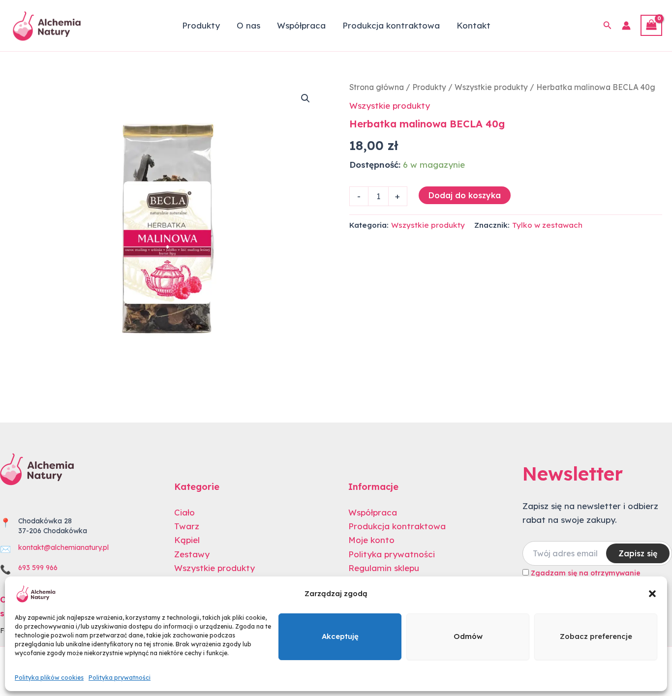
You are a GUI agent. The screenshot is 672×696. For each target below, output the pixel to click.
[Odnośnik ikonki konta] (626, 25)
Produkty (201, 25)
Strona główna (376, 87)
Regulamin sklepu (383, 568)
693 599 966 (38, 567)
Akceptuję (340, 636)
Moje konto (371, 540)
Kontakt (473, 25)
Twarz (186, 526)
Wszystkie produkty (491, 87)
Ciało (184, 512)
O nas (248, 25)
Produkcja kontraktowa (391, 25)
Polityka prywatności (120, 677)
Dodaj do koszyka (464, 195)
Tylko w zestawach (547, 225)
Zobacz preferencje (596, 636)
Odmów (468, 636)
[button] (652, 594)
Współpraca (301, 25)
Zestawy (192, 554)
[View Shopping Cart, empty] (651, 25)
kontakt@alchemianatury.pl (63, 547)
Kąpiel (187, 540)
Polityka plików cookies (49, 677)
